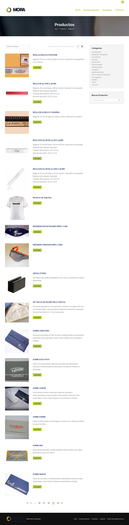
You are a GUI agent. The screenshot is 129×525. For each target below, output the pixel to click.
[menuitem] (9, 2)
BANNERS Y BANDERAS (100, 55)
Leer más (37, 67)
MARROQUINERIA (98, 72)
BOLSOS (94, 60)
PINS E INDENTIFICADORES (101, 75)
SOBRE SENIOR (39, 474)
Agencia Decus (119, 519)
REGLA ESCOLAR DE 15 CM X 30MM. (48, 140)
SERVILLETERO (39, 273)
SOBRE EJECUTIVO (41, 359)
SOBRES (94, 80)
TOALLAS (95, 85)
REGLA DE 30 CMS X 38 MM (44, 84)
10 (39, 503)
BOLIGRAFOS (96, 57)
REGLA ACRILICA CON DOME (45, 55)
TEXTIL (94, 82)
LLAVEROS (95, 70)
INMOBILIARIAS (97, 67)
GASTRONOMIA (97, 65)
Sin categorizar (96, 77)
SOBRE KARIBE (39, 417)
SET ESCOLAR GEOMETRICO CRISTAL (49, 302)
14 (58, 503)
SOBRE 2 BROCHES (41, 331)
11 (44, 503)
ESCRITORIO (96, 62)
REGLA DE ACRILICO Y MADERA (46, 112)
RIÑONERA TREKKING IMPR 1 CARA (47, 245)
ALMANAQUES (96, 52)
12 (48, 503)
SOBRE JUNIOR (39, 388)
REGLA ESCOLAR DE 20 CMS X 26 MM (49, 169)
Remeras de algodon (42, 198)
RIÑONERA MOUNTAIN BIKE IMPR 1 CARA (50, 226)
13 (53, 503)
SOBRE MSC (38, 445)
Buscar (119, 100)
